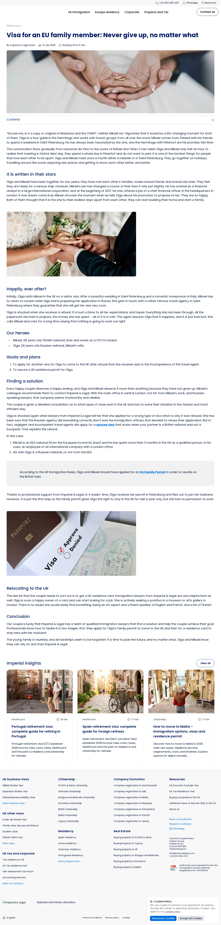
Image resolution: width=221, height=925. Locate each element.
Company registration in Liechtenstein (135, 785)
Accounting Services (14, 877)
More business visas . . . (15, 803)
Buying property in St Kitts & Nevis (132, 837)
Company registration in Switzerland (134, 809)
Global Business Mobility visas (19, 797)
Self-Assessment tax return (18, 871)
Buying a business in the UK (184, 797)
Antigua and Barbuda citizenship (76, 797)
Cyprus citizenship (68, 821)
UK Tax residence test (15, 865)
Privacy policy (112, 917)
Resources (210, 2)
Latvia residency (67, 843)
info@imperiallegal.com (182, 853)
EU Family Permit (153, 472)
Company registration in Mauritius (133, 803)
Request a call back (180, 824)
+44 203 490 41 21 (178, 856)
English (11, 917)
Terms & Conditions (92, 917)
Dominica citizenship (70, 803)
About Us (174, 809)
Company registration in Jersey (131, 821)
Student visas (10, 831)
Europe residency (107, 12)
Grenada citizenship (69, 791)
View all (205, 663)
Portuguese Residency (70, 855)
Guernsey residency (69, 849)
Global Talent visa (13, 837)
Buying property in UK (126, 849)
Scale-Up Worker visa (15, 819)
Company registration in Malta (131, 797)
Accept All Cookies (191, 918)
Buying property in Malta (127, 867)
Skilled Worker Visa (13, 785)
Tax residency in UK (13, 859)
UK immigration (79, 12)
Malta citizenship (67, 815)
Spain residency (67, 837)
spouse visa (105, 425)
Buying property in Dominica (130, 861)
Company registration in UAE (130, 791)
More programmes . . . (70, 861)
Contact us (207, 12)
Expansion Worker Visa (15, 791)
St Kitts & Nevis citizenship (73, 785)
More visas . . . (10, 843)
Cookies (126, 917)
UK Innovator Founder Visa (184, 785)
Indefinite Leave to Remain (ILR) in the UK (192, 803)
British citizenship (67, 809)
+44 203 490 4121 (169, 2)
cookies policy (173, 911)
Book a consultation (180, 819)
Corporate (132, 12)
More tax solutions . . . (15, 883)
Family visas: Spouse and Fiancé (21, 825)
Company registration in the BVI (132, 815)
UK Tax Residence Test (182, 791)
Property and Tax (156, 12)
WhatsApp (192, 2)
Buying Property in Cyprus (128, 843)
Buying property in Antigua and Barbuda (136, 855)
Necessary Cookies (163, 918)
